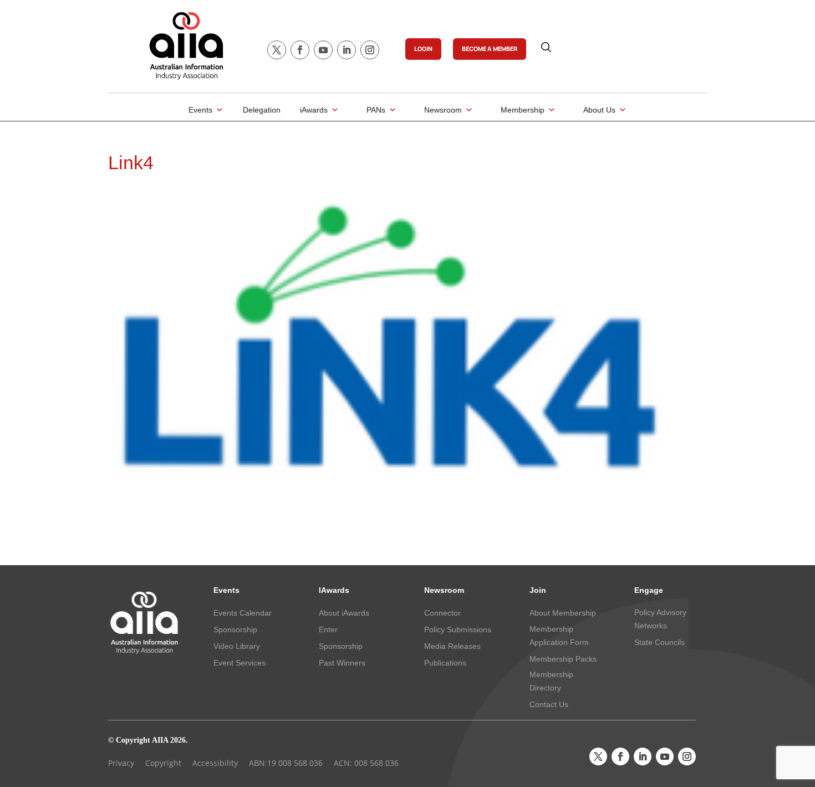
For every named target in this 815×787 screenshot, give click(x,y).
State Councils (659, 642)
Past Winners (342, 662)
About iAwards (344, 612)
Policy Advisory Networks (660, 619)
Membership (522, 109)
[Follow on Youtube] (323, 49)
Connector (442, 612)
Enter (328, 629)
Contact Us (548, 704)
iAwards (314, 109)
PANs (375, 109)
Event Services (239, 662)
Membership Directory (551, 681)
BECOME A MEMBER (489, 48)
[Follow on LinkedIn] (346, 49)
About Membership (562, 612)
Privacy (121, 763)
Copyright (163, 763)
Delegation (262, 109)
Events (200, 109)
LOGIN (423, 48)
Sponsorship (235, 629)
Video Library (236, 646)
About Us (599, 109)
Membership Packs (563, 658)
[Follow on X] (276, 49)
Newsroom (443, 109)
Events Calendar (242, 612)
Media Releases (452, 646)
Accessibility (215, 763)
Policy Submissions (457, 629)
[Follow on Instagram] (369, 49)
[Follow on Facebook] (300, 49)
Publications (445, 662)
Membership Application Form (559, 635)
